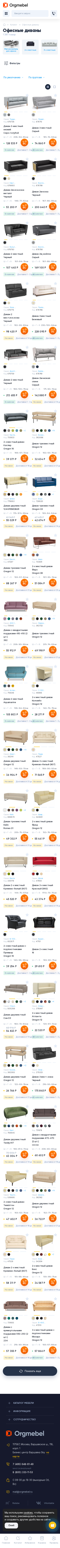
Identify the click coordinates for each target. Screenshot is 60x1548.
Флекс (12, 499)
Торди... (13, 119)
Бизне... (41, 435)
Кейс (12, 814)
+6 (25, 810)
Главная (6, 1543)
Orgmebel (30, 1434)
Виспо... (41, 183)
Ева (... (12, 183)
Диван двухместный (15, 507)
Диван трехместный (43, 445)
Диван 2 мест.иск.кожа (11, 317)
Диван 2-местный (13, 255)
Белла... (41, 371)
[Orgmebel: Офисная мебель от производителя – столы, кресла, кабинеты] (15, 5)
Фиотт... (13, 371)
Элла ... (13, 307)
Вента (12, 878)
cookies (28, 1512)
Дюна (40, 878)
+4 (53, 1001)
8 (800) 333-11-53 (23, 1472)
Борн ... (41, 499)
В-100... (13, 939)
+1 (53, 494)
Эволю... (41, 623)
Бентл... (13, 559)
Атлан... (41, 1006)
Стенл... (13, 1006)
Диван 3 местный (41, 318)
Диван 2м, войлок (41, 255)
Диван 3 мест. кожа (42, 1078)
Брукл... (41, 939)
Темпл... (13, 1195)
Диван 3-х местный (44, 763)
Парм (40, 754)
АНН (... (13, 623)
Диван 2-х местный (15, 887)
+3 (25, 1001)
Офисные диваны (30, 24)
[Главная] (4, 24)
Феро (40, 559)
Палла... (41, 307)
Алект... (13, 754)
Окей (11, 1525)
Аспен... (13, 690)
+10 (25, 1126)
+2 (25, 431)
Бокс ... (41, 1259)
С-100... (41, 690)
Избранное (30, 1543)
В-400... (42, 1322)
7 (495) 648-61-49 (23, 1464)
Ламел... (41, 119)
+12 (25, 1065)
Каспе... (13, 435)
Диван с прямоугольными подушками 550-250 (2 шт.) (16, 1334)
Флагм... (41, 1195)
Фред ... (41, 814)
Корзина (42, 1543)
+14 (53, 431)
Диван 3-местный (42, 129)
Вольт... (13, 247)
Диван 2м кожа (40, 193)
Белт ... (13, 1130)
